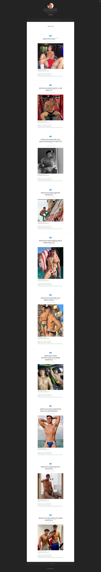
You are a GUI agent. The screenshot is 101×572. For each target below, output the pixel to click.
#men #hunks (50, 39)
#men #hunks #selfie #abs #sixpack (50, 519)
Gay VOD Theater (59, 76)
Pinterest (49, 74)
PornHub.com (40, 76)
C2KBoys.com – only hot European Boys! (44, 73)
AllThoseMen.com (50, 9)
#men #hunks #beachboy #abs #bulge (50, 242)
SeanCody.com (45, 76)
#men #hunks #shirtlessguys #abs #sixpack (50, 358)
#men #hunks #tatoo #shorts (50, 468)
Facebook (46, 74)
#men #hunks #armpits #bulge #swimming (50, 410)
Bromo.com (54, 76)
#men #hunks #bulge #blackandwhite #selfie (50, 140)
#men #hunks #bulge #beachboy (50, 299)
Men (50, 136)
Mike (54, 92)
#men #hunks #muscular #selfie (50, 89)
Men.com (50, 76)
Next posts (53, 563)
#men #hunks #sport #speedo (50, 194)
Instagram (42, 74)
